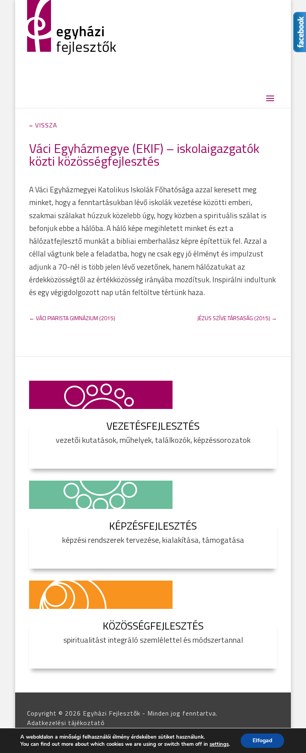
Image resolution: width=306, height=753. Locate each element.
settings (219, 744)
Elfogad (262, 740)
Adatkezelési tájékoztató (66, 723)
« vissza (43, 125)
